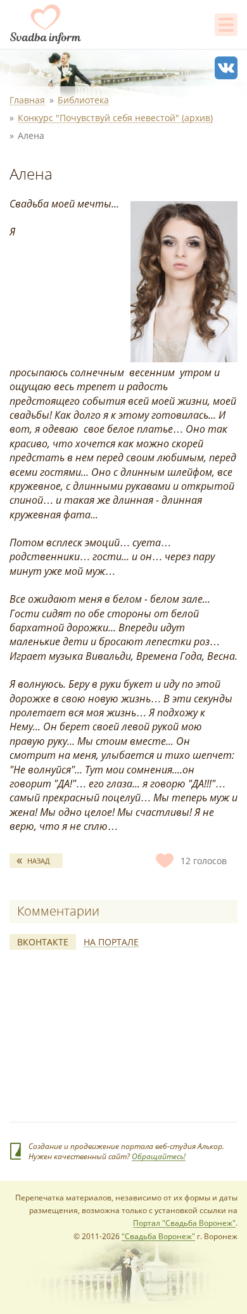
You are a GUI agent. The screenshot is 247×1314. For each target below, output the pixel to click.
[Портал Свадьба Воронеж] (46, 24)
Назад (38, 860)
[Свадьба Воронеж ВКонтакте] (226, 67)
